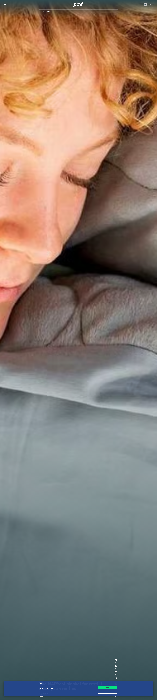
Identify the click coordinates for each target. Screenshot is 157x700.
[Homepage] (78, 4)
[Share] (116, 678)
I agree (108, 687)
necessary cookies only (107, 692)
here (55, 689)
